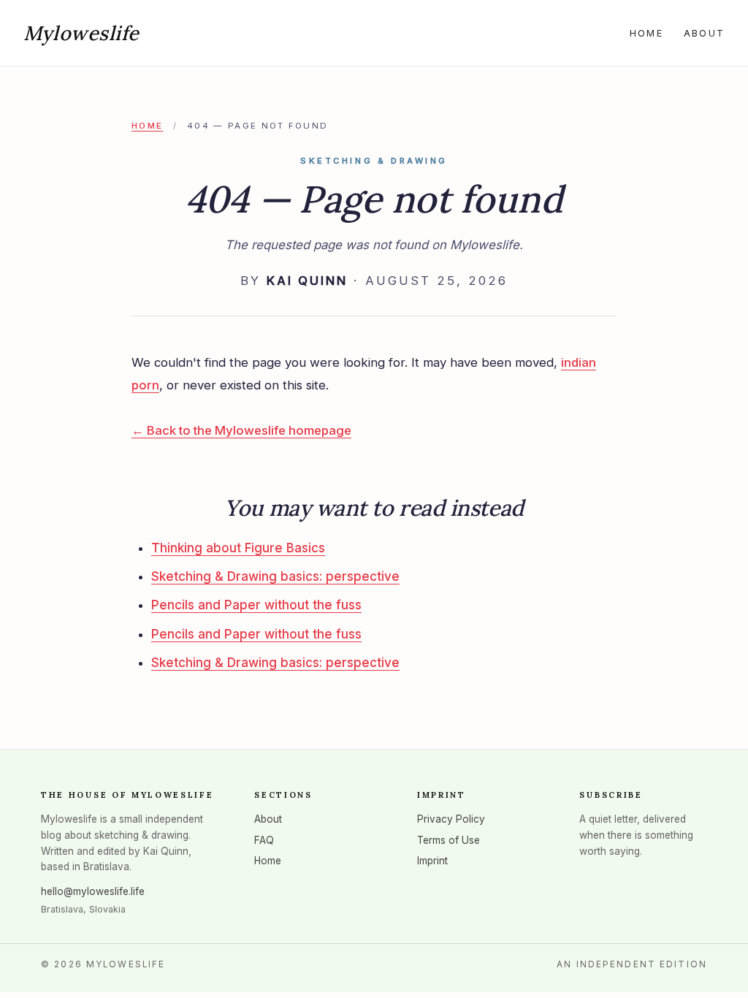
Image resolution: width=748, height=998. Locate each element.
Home (646, 33)
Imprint (432, 860)
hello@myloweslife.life (93, 891)
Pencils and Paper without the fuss (256, 605)
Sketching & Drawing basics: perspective (275, 576)
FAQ (264, 840)
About (704, 33)
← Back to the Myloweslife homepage (241, 430)
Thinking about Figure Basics (238, 548)
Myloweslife (81, 32)
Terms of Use (448, 840)
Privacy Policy (451, 819)
